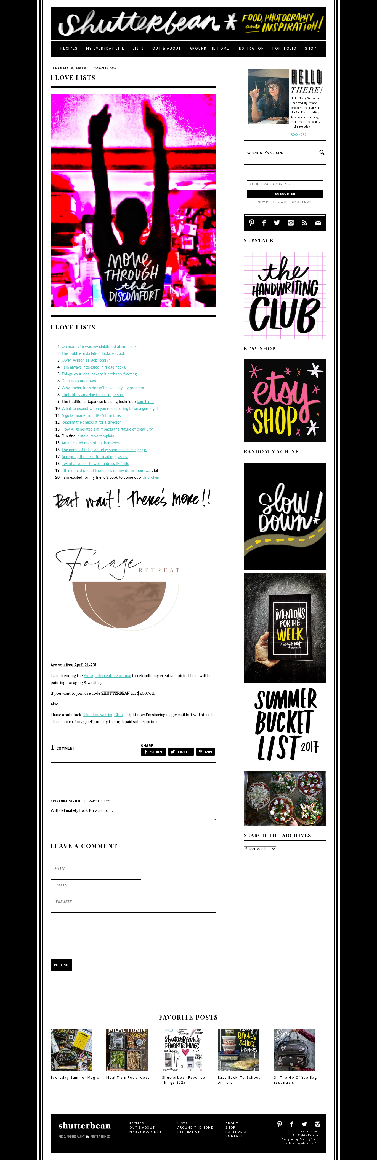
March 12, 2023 (100, 801)
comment (63, 748)
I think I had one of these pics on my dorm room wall (107, 471)
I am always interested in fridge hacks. (94, 367)
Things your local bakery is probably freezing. (99, 374)
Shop (311, 48)
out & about (166, 48)
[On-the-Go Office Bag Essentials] (294, 1072)
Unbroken (150, 478)
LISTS (81, 68)
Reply (211, 820)
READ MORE (298, 134)
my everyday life (105, 48)
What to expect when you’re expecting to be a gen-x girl (110, 409)
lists (138, 48)
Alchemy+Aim (310, 1143)
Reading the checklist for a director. (91, 422)
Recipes (69, 48)
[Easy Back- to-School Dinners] (238, 1072)
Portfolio (284, 48)
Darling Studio (309, 1139)
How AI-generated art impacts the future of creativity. (107, 429)
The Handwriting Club (103, 714)
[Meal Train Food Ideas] (127, 1072)
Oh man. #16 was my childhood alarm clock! (100, 347)
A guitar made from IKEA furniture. (91, 416)
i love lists (62, 68)
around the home (210, 48)
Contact (234, 1136)
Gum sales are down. (79, 381)
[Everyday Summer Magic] (71, 1072)
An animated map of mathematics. (91, 443)
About (231, 1123)
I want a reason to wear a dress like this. (95, 464)
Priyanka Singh (65, 801)
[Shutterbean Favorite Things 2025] (182, 1072)
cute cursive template (96, 436)
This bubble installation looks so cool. (94, 354)
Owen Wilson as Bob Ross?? (86, 361)
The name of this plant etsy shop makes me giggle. (104, 450)
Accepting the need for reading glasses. (95, 457)
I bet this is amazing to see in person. (93, 395)
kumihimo (145, 402)
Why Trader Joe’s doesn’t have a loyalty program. (103, 388)
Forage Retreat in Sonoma (107, 675)
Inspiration (251, 48)
